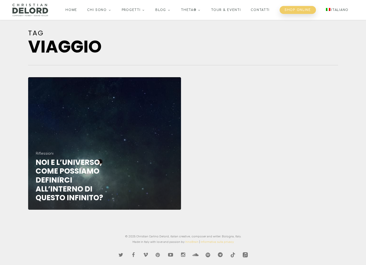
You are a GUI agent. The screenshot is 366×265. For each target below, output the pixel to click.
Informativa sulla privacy (217, 242)
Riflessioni (45, 153)
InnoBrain (191, 242)
